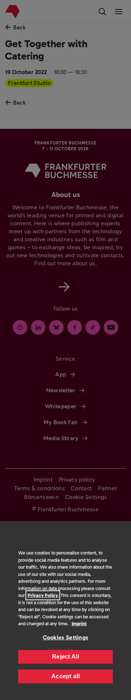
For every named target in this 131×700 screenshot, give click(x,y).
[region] (65, 610)
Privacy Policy (43, 595)
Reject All (65, 657)
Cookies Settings (65, 637)
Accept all (65, 676)
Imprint (79, 623)
